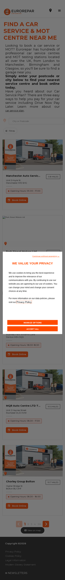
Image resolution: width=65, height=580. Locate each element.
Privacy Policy (24, 301)
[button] (45, 255)
